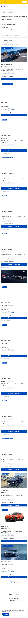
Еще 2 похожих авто (5, 191)
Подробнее (15, 611)
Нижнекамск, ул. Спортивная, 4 (11, 29)
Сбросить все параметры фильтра (10, 35)
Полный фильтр (11, 24)
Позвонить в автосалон (14, 79)
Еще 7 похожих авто (5, 153)
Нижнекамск (6, 32)
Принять (6, 614)
